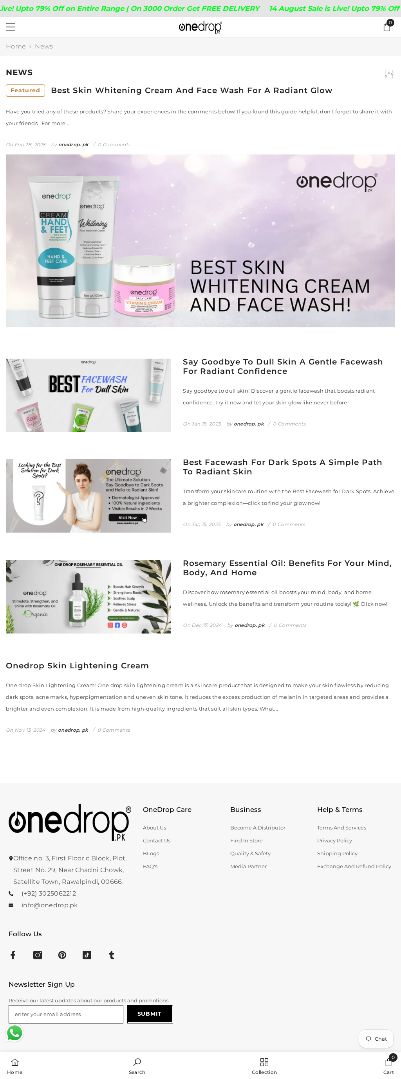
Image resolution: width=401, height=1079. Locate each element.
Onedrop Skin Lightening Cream (77, 665)
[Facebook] (13, 955)
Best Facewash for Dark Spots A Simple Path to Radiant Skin (283, 467)
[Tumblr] (111, 955)
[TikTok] (87, 955)
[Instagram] (37, 955)
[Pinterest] (62, 955)
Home (16, 46)
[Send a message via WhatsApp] (14, 1033)
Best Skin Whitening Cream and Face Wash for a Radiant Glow (171, 90)
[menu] (10, 27)
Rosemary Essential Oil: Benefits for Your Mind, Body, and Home (287, 567)
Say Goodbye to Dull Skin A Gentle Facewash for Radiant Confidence (283, 366)
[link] (137, 1065)
